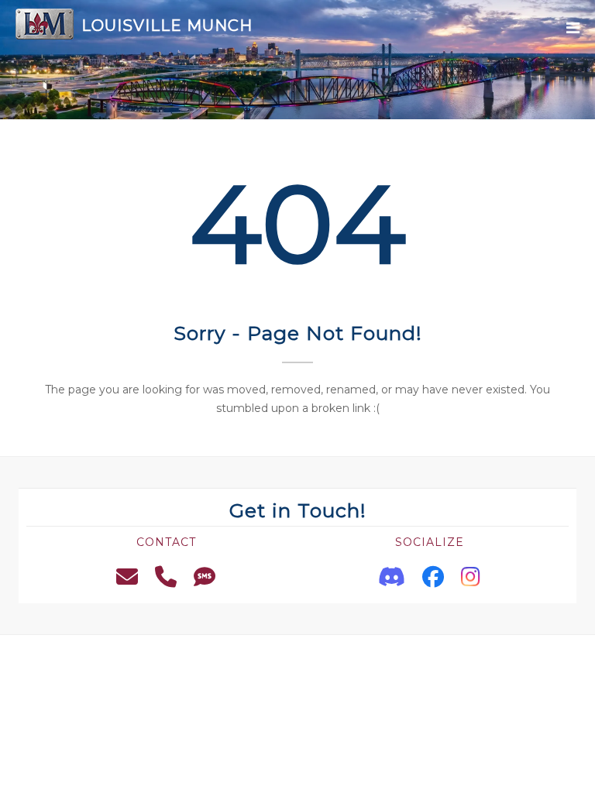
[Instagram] (470, 577)
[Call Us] (166, 577)
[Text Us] (204, 577)
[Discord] (391, 577)
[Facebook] (433, 577)
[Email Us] (127, 577)
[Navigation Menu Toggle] (573, 28)
